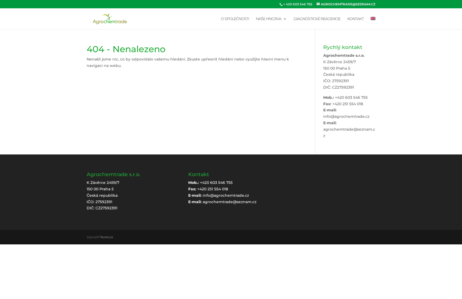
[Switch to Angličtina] (373, 23)
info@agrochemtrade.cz (346, 116)
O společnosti (235, 19)
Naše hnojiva (268, 19)
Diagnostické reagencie (317, 19)
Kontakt (355, 19)
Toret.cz (106, 237)
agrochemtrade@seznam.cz (229, 201)
